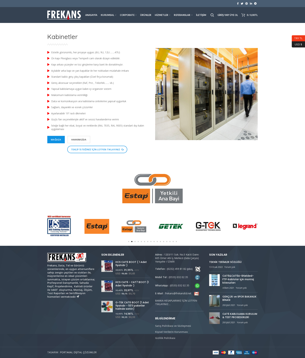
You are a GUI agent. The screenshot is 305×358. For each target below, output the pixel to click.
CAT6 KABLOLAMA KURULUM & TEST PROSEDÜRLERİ (239, 315)
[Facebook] (238, 3)
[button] (128, 241)
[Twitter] (242, 3)
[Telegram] (255, 3)
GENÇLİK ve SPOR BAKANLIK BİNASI (239, 298)
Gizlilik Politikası (165, 338)
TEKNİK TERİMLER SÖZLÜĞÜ (225, 262)
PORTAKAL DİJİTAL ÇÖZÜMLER (78, 352)
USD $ (297, 44)
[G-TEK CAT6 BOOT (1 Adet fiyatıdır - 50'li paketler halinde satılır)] (107, 310)
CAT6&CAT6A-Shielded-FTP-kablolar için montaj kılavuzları (238, 279)
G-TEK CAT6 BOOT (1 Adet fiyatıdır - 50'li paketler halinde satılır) (132, 306)
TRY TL (297, 38)
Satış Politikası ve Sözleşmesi (173, 325)
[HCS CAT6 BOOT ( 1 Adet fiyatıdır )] (107, 267)
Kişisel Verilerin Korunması (171, 331)
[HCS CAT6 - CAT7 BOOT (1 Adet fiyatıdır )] (107, 288)
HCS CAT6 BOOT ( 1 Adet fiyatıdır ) (131, 263)
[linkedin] (251, 3)
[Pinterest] (246, 3)
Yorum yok (229, 267)
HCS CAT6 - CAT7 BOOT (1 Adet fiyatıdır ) (132, 284)
